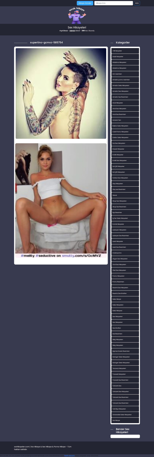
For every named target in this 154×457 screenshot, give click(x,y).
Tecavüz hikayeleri (119, 368)
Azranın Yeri (117, 120)
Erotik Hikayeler (118, 155)
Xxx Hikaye (116, 420)
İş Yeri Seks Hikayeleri (120, 218)
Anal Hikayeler (118, 103)
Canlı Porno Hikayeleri (120, 132)
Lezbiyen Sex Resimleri (121, 236)
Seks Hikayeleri (118, 305)
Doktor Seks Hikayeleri (120, 137)
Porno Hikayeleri (118, 276)
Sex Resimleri (117, 334)
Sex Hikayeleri (118, 316)
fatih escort (69, 455)
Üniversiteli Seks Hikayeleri (122, 415)
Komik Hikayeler (118, 224)
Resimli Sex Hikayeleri (120, 288)
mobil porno (117, 253)
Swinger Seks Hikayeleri (121, 357)
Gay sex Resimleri (119, 189)
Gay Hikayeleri (118, 184)
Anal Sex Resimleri (119, 114)
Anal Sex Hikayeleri (119, 109)
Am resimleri (117, 74)
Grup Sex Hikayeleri (119, 201)
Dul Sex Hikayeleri (119, 143)
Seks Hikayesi (117, 311)
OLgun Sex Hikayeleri (120, 259)
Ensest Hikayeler (118, 149)
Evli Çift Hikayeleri (119, 172)
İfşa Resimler (117, 212)
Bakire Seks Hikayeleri (120, 126)
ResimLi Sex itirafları (120, 293)
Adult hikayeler (118, 57)
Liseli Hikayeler (118, 241)
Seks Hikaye (117, 299)
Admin (72, 31)
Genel (115, 195)
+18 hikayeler (117, 51)
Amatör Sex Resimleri (120, 97)
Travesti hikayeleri (119, 374)
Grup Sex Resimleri (119, 207)
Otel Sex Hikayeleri (119, 270)
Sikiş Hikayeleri (118, 339)
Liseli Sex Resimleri (119, 247)
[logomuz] (77, 15)
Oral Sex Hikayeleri (119, 264)
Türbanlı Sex (117, 386)
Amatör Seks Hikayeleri (121, 85)
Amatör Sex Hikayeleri (120, 91)
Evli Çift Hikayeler (118, 166)
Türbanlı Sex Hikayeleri (121, 391)
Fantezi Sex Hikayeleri (120, 178)
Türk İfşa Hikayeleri (119, 409)
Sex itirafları (117, 328)
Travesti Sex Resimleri (120, 380)
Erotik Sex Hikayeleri (120, 160)
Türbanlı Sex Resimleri (120, 397)
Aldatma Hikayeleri (119, 62)
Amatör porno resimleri (121, 80)
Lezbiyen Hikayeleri (119, 230)
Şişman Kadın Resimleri (121, 351)
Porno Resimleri (118, 282)
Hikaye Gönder (85, 3)
